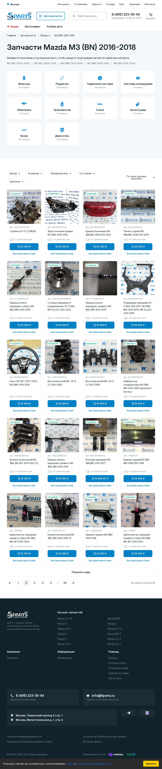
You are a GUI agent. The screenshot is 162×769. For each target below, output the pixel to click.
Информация (65, 658)
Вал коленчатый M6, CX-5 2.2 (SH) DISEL (62, 383)
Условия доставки (118, 668)
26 (64, 582)
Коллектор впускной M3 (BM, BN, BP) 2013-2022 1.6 (24, 461)
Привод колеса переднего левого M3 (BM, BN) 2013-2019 (22, 306)
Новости (96, 4)
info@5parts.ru (103, 695)
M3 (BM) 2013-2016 (72, 63)
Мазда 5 (62, 639)
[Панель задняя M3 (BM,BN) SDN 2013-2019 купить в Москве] (138, 207)
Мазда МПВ (114, 618)
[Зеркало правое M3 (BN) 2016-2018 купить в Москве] (100, 510)
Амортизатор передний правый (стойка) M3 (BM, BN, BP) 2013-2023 (137, 538)
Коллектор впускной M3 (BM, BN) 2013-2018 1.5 (61, 536)
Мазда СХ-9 (64, 644)
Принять (151, 763)
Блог (122, 4)
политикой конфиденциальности (94, 763)
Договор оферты (92, 741)
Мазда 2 (112, 624)
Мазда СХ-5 (64, 629)
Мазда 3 (62, 634)
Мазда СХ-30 (65, 618)
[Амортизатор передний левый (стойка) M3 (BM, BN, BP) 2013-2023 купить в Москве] (24, 510)
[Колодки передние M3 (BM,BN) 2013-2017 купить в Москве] (100, 435)
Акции (14, 26)
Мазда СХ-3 (114, 639)
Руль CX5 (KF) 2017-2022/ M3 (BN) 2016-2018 (23, 383)
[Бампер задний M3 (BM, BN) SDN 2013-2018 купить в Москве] (138, 435)
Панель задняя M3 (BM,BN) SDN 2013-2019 (136, 233)
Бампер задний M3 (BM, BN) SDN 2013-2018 (137, 461)
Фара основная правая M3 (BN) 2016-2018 (60, 233)
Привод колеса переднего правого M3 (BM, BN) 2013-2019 (98, 306)
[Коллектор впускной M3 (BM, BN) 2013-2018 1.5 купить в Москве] (62, 510)
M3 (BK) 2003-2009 (18, 63)
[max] (147, 712)
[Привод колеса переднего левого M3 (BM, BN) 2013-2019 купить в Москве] (24, 278)
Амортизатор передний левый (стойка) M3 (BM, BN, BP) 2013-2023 (23, 538)
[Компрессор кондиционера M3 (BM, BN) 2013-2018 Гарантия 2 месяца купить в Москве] (138, 357)
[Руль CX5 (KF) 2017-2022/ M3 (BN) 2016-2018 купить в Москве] (24, 357)
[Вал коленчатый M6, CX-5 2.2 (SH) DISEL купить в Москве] (62, 357)
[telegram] (129, 712)
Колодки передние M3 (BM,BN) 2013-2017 (98, 461)
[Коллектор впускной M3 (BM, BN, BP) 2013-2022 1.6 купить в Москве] (24, 435)
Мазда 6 (62, 624)
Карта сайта (115, 678)
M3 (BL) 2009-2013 (45, 63)
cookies (70, 763)
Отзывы (110, 4)
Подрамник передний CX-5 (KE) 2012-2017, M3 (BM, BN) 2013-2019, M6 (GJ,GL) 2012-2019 (138, 308)
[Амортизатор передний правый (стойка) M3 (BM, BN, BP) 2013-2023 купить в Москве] (138, 510)
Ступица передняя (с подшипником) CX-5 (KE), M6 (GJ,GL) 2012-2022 (61, 306)
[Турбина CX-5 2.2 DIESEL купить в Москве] (24, 207)
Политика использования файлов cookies (29, 741)
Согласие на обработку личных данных (105, 736)
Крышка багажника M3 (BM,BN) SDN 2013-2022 (98, 233)
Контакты (150, 4)
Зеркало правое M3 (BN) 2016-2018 (99, 536)
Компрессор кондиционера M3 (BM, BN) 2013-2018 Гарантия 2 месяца (137, 386)
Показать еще (81, 572)
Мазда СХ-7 (114, 644)
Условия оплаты (117, 663)
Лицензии (134, 4)
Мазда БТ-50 (115, 629)
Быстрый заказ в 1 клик (24, 254)
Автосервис (32, 26)
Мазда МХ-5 (114, 634)
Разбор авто (55, 26)
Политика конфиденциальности (24, 736)
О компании (80, 4)
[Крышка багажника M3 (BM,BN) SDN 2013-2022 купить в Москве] (100, 207)
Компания (12, 658)
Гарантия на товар (118, 673)
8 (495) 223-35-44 (30, 695)
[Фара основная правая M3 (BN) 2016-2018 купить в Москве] (62, 207)
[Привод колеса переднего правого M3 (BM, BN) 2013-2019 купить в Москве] (100, 278)
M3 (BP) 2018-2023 (124, 63)
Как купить (64, 4)
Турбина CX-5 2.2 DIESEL (23, 231)
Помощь (112, 658)
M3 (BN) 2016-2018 (98, 63)
